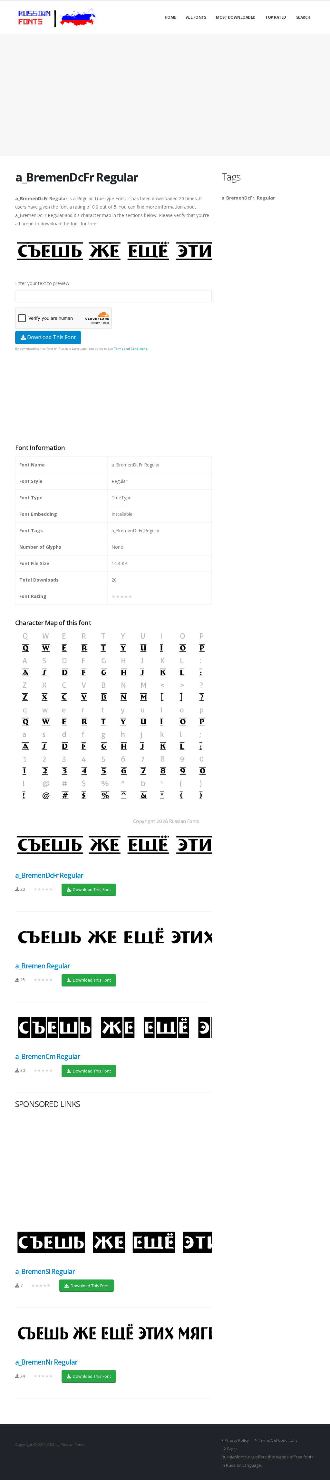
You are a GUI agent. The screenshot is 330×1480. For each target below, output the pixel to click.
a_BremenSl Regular (45, 1271)
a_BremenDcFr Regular (49, 875)
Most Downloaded (236, 17)
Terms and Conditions (130, 349)
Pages (232, 1448)
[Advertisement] (165, 95)
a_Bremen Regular (42, 965)
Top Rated (275, 17)
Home (170, 17)
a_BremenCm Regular (47, 1056)
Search (303, 17)
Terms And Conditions (277, 1440)
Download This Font (51, 337)
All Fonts (196, 17)
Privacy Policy (237, 1440)
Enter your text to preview (42, 283)
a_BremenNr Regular (46, 1362)
